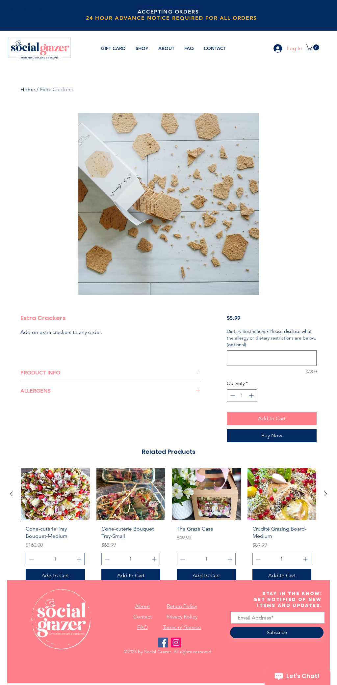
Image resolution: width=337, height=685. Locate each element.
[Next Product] (326, 494)
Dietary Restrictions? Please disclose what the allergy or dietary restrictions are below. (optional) (271, 337)
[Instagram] (176, 642)
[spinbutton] (242, 395)
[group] (168, 528)
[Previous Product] (11, 494)
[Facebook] (163, 642)
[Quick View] (55, 494)
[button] (313, 47)
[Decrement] (232, 395)
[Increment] (252, 395)
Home (27, 89)
